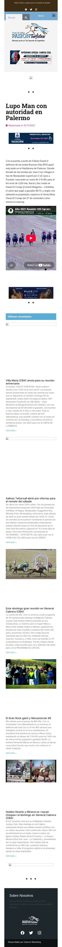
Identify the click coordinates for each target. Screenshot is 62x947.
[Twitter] (31, 9)
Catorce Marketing (32, 942)
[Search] (26, 17)
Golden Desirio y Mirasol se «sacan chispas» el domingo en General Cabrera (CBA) (31, 814)
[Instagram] (36, 9)
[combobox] (14, 17)
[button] (53, 15)
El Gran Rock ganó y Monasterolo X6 (28, 718)
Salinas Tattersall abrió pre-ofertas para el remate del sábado (30, 500)
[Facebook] (26, 9)
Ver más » (11, 430)
